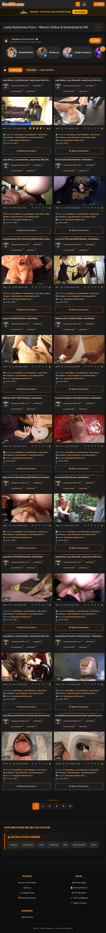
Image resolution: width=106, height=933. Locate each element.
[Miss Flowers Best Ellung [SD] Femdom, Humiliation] (27, 507)
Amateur (13, 845)
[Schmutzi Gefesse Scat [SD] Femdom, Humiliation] (79, 428)
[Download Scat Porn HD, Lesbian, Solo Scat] (13, 4)
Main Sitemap (27, 917)
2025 (68, 225)
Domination (28, 845)
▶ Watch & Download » (27, 151)
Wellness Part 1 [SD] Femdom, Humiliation (22, 398)
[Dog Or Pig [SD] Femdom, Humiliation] (27, 349)
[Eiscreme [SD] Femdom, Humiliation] (79, 507)
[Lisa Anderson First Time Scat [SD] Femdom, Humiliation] (27, 269)
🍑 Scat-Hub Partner (27, 898)
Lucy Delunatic (16, 91)
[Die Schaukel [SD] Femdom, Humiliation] (79, 190)
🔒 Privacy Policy (79, 882)
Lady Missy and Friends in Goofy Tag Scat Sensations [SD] (27, 715)
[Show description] (9, 128)
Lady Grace (31, 91)
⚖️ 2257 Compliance (79, 898)
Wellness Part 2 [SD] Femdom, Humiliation (75, 318)
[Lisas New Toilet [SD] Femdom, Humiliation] (27, 587)
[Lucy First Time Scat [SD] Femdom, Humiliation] (79, 269)
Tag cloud (31, 70)
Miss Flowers (8, 137)
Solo (41, 845)
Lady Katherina (21, 137)
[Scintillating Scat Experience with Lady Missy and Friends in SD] (79, 746)
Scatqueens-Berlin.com (19, 86)
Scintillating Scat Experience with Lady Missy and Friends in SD (79, 715)
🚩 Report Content (79, 903)
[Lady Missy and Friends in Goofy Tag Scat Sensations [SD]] (27, 746)
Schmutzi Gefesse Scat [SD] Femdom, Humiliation (78, 398)
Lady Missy (37, 86)
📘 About (27, 888)
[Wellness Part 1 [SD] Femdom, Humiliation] (27, 428)
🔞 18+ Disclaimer (78, 893)
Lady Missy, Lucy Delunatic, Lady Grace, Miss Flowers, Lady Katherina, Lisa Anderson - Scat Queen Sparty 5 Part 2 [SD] (79, 80)
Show (98, 27)
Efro (65, 845)
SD (15, 143)
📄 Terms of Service (79, 888)
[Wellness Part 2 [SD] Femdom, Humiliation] (79, 349)
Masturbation (79, 845)
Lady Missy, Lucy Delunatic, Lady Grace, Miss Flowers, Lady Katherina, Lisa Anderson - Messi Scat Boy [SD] (79, 556)
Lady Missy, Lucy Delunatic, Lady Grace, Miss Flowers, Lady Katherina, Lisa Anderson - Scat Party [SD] (27, 636)
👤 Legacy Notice (27, 893)
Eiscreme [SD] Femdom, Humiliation (72, 477)
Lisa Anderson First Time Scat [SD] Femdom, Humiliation (27, 239)
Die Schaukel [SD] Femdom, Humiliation (73, 159)
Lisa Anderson (34, 137)
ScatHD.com (15, 70)
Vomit (93, 845)
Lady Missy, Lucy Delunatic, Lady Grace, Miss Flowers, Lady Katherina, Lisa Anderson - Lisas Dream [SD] (27, 159)
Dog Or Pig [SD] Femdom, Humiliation (20, 318)
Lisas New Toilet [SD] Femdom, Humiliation (23, 556)
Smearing (53, 845)
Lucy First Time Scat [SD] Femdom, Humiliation (77, 239)
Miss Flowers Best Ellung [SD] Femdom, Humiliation (27, 477)
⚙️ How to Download (27, 882)
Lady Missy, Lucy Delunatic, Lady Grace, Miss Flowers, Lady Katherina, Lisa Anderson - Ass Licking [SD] (27, 80)
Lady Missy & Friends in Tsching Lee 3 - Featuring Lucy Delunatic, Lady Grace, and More (79, 636)
